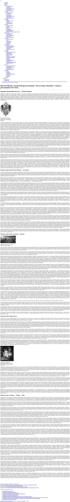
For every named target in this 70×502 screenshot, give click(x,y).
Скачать (6, 4)
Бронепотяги (9, 61)
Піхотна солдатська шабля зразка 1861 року (10, 495)
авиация (63, 81)
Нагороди (6, 24)
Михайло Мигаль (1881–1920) (7, 491)
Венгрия (14, 81)
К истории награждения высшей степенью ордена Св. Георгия (16, 486)
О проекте (6, 3)
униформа (15, 82)
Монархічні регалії (10, 20)
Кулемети (8, 58)
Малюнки (8, 43)
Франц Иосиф (57, 81)
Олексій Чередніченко (42, 81)
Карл (21, 81)
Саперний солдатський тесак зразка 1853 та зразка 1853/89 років (13, 493)
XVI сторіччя (9, 13)
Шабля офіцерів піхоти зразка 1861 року (9, 499)
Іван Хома (6, 81)
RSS (27, 501)
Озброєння (6, 51)
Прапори (8, 21)
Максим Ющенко (25, 81)
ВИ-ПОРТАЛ (7, 79)
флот (17, 82)
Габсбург (19, 81)
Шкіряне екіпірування (10, 46)
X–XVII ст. (8, 14)
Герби (8, 19)
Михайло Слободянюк (32, 81)
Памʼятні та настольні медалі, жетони (13, 31)
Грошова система (10, 23)
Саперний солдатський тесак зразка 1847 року (10, 494)
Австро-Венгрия (11, 81)
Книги (6, 64)
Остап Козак (46, 81)
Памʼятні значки (9, 30)
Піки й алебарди (9, 54)
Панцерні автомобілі (10, 60)
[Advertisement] (19, 481)
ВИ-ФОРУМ (7, 80)
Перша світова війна (10, 10)
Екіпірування (7, 44)
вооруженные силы (4, 82)
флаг (16, 82)
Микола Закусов (28, 81)
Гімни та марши (9, 22)
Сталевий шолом (10, 47)
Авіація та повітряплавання (11, 62)
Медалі (8, 28)
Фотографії (8, 42)
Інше (7, 50)
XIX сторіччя (9, 9)
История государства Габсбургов (6, 501)
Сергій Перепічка (54, 81)
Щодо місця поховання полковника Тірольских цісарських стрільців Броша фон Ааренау (23, 487)
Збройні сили (7, 32)
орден (10, 82)
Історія (6, 5)
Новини (6, 77)
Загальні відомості (10, 6)
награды (9, 82)
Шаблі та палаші (9, 53)
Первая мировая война (49, 81)
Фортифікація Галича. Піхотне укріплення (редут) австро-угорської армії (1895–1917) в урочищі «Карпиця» (21, 498)
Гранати (8, 55)
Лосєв (22, 81)
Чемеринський (60, 81)
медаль (7, 82)
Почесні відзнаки (10, 27)
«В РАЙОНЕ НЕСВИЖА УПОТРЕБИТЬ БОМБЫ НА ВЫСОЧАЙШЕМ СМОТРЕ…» (17, 496)
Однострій (6, 38)
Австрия (8, 81)
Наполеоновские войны (37, 81)
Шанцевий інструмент (10, 49)
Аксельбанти (9, 29)
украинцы (12, 82)
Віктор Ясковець (16, 81)
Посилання (6, 70)
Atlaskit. (24, 501)
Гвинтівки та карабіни (10, 57)
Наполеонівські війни (10, 8)
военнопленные (65, 81)
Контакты (6, 2)
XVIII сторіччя (9, 15)
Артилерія (8, 59)
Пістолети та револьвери (11, 56)
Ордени (8, 26)
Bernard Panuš (3, 81)
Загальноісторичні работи (11, 65)
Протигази (8, 48)
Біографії (6, 11)
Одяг (7, 40)
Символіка (8, 75)
